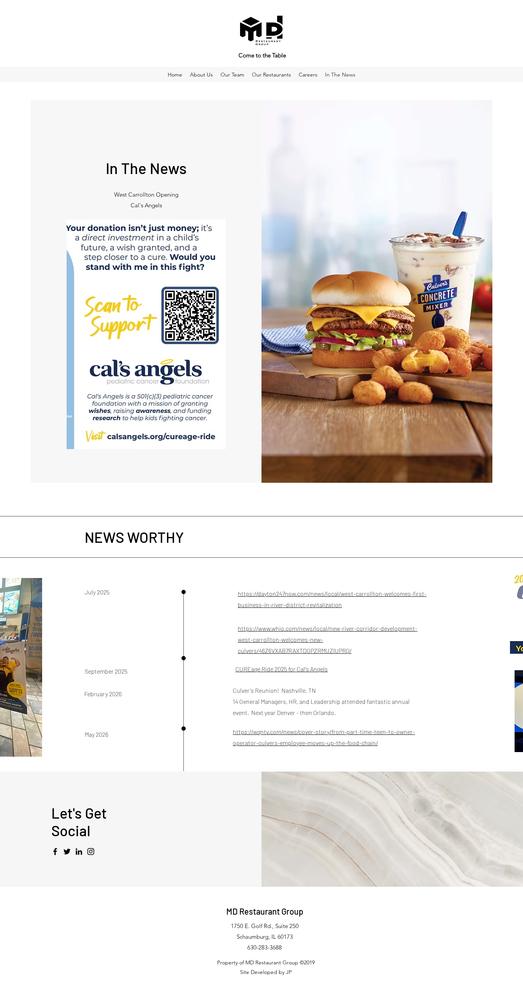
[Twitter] (67, 851)
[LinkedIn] (78, 851)
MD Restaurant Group (264, 911)
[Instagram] (90, 851)
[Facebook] (55, 851)
